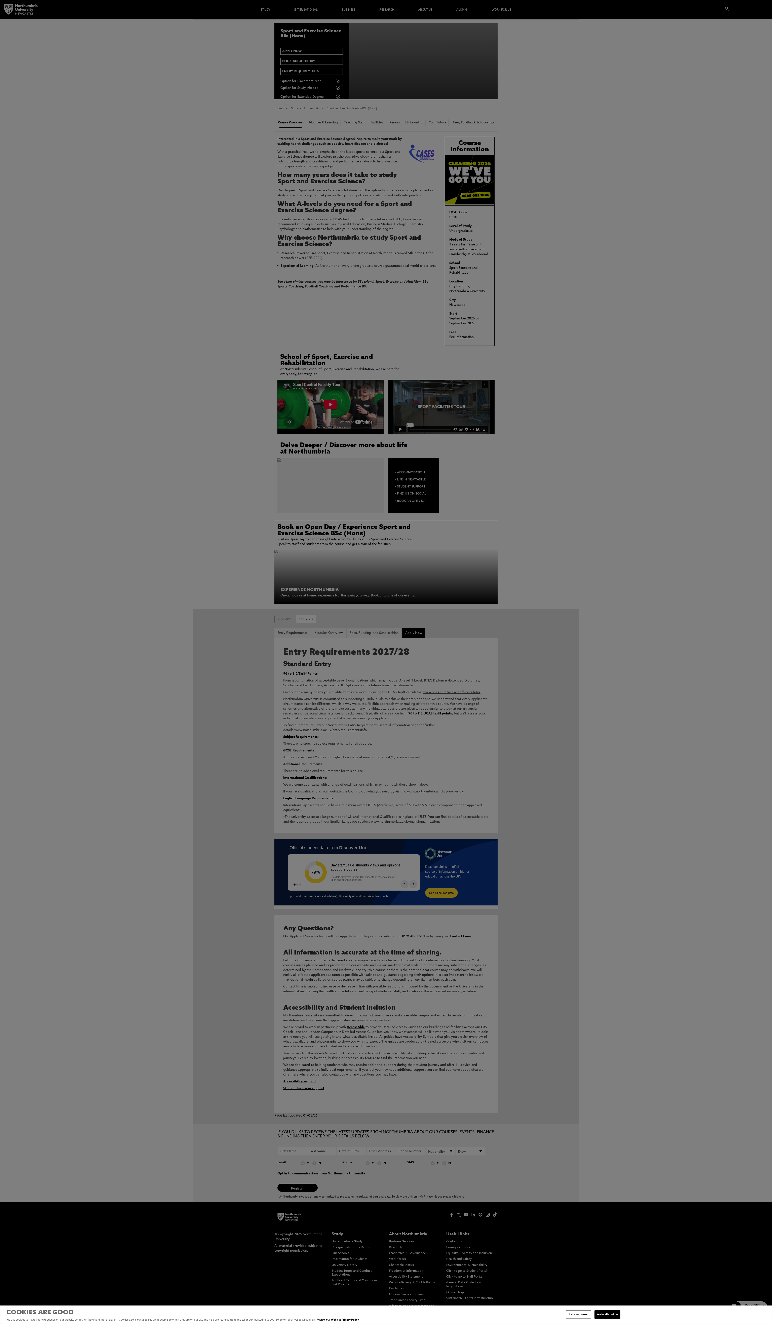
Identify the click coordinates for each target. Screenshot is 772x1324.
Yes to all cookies (607, 1314)
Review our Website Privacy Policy (338, 1320)
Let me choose (578, 1314)
